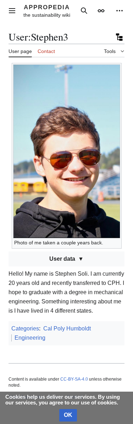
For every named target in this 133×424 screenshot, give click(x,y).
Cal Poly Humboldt (67, 328)
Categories (25, 328)
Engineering (30, 338)
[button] (12, 10)
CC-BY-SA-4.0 (74, 379)
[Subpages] (118, 37)
